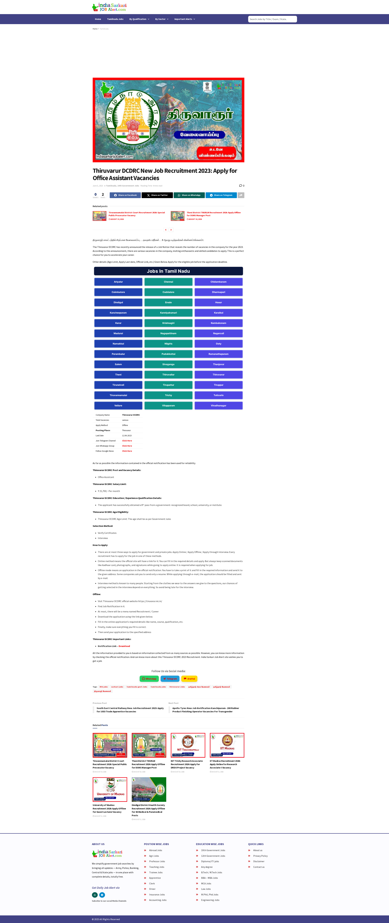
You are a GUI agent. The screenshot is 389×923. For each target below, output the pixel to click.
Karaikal (218, 312)
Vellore (118, 405)
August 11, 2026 (217, 772)
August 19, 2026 (117, 219)
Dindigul (118, 302)
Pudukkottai (168, 354)
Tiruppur (218, 384)
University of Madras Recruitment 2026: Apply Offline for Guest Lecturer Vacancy (109, 808)
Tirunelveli (118, 384)
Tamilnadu (104, 29)
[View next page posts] (171, 230)
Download (124, 646)
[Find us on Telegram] (102, 895)
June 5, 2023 (98, 185)
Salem (118, 364)
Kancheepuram (118, 312)
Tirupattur (168, 384)
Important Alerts (183, 19)
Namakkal (118, 343)
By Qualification (137, 19)
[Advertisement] (168, 53)
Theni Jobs (139, 755)
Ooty (218, 343)
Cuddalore (168, 292)
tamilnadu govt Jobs (137, 687)
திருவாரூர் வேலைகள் (102, 691)
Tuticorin (219, 395)
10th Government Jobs (128, 185)
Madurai (118, 333)
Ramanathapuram (219, 354)
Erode (168, 302)
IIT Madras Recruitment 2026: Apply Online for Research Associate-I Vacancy (225, 764)
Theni (118, 374)
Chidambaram (219, 281)
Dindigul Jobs (140, 799)
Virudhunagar (218, 405)
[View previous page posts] (166, 230)
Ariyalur (118, 281)
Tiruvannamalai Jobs (104, 755)
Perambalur (118, 354)
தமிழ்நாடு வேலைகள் (221, 687)
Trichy (168, 395)
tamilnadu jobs (158, 687)
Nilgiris (168, 343)
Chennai (168, 281)
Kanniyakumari (168, 312)
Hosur (218, 302)
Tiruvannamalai (118, 395)
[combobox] (272, 19)
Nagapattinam (168, 333)
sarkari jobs (117, 687)
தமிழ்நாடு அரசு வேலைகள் (199, 687)
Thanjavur (218, 364)
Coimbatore (118, 292)
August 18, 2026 (195, 219)
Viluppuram (168, 405)
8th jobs (104, 687)
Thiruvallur (168, 374)
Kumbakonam (218, 323)
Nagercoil (218, 333)
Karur (118, 323)
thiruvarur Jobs (177, 687)
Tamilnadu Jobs (115, 19)
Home (98, 19)
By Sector (160, 19)
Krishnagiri (168, 323)
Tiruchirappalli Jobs (183, 755)
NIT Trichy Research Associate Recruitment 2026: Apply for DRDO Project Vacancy (187, 764)
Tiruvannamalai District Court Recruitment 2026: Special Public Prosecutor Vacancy (110, 764)
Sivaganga (168, 364)
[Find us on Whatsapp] (95, 895)
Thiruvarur (218, 374)
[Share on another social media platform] (241, 195)
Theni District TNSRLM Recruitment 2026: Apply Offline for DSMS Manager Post (148, 764)
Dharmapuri (218, 292)
